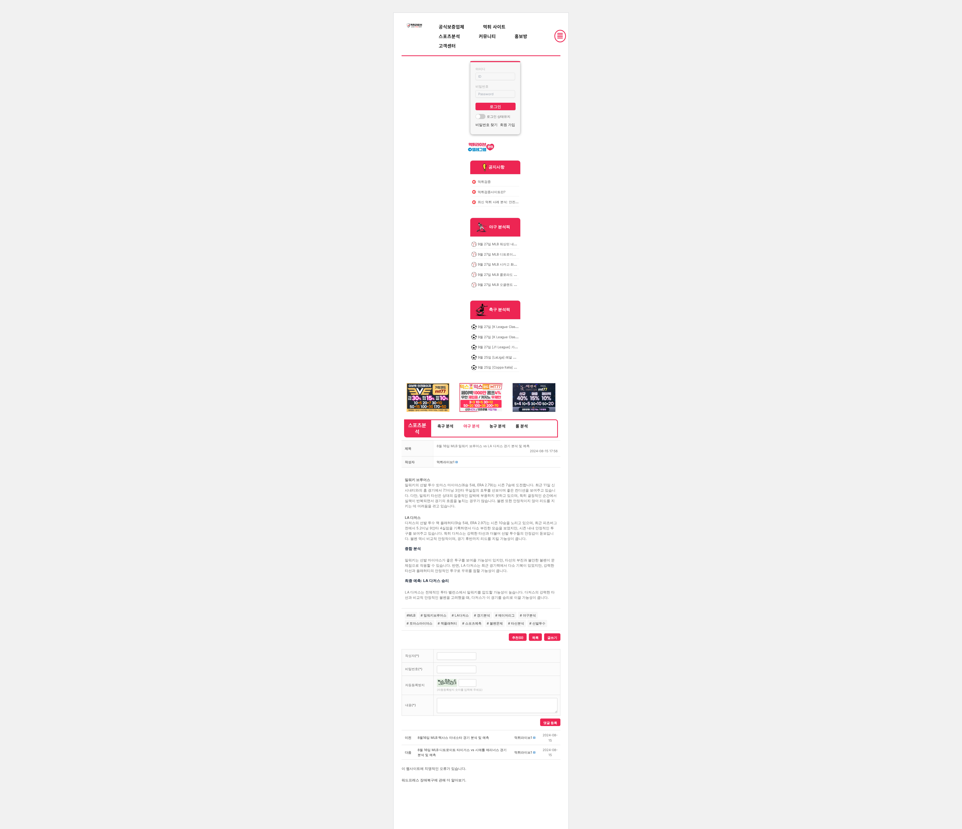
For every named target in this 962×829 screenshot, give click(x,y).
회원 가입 (507, 125)
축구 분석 (445, 426)
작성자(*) (412, 656)
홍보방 (521, 36)
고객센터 (447, 45)
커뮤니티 (487, 36)
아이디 (480, 69)
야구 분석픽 (499, 226)
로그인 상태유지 (498, 116)
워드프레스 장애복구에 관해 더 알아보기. (434, 780)
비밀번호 (482, 86)
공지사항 (497, 166)
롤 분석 (522, 426)
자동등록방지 (415, 685)
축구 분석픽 (499, 309)
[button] (445, 462)
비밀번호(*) (413, 669)
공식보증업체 (451, 26)
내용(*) (410, 705)
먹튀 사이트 (494, 26)
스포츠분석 (449, 36)
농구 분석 (498, 426)
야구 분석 (471, 426)
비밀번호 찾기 (486, 125)
